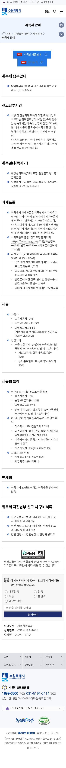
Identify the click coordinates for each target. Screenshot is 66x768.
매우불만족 (15, 601)
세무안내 (37, 33)
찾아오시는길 (43, 733)
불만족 (42, 596)
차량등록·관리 (21, 33)
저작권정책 (10, 733)
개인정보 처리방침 (26, 733)
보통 (11, 596)
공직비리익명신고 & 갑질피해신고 (26, 708)
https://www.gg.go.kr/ (24, 241)
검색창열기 (55, 11)
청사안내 (55, 733)
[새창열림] (33, 555)
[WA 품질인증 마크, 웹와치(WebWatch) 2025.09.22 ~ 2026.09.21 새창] (44, 720)
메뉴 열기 (61, 34)
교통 (8, 33)
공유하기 (61, 25)
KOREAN (47, 11)
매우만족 (14, 591)
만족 (40, 591)
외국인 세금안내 (32, 54)
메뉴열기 (62, 11)
